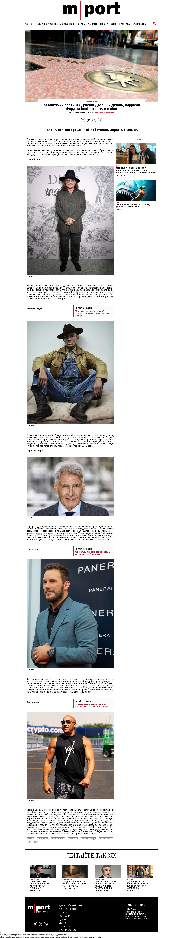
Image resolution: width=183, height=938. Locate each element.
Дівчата (103, 24)
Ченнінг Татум (106, 838)
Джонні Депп (58, 838)
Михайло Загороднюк (104, 112)
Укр (26, 24)
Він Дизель (42, 838)
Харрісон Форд (88, 838)
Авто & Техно (67, 24)
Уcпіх (113, 24)
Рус (32, 24)
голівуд (30, 838)
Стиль (81, 24)
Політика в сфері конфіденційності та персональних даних (135, 913)
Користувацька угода (136, 918)
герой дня (73, 838)
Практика (124, 24)
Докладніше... (62, 935)
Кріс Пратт (32, 842)
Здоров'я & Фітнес (47, 24)
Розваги (92, 24)
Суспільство (139, 24)
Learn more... (73, 937)
